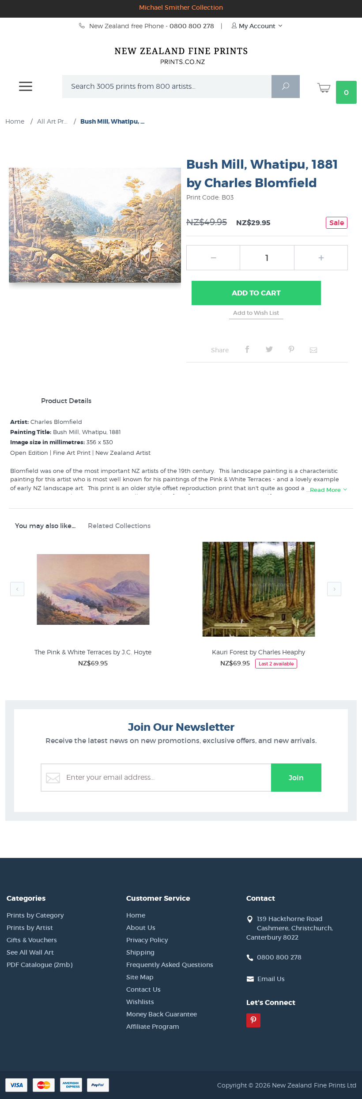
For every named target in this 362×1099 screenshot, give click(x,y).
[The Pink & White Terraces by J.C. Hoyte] (93, 591)
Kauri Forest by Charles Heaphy (258, 652)
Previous (17, 589)
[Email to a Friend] (313, 349)
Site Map (140, 977)
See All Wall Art (30, 952)
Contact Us (143, 989)
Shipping (140, 952)
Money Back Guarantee (161, 1014)
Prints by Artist (30, 928)
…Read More (324, 490)
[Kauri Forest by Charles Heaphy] (258, 591)
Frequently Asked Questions (169, 965)
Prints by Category (35, 915)
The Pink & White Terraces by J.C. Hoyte (92, 652)
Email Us (271, 979)
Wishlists (140, 1002)
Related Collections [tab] (119, 525)
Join (296, 777)
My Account (257, 26)
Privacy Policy (147, 940)
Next (334, 589)
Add (256, 293)
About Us (140, 928)
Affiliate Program (152, 1027)
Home (135, 915)
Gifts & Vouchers (32, 940)
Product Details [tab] (66, 401)
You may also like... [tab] (45, 525)
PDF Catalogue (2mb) (39, 965)
